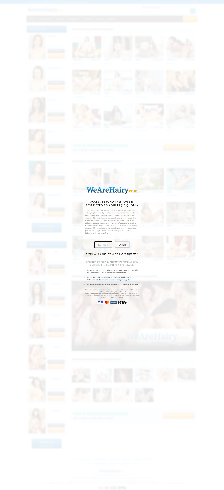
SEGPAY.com (116, 296)
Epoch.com (97, 294)
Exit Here (103, 244)
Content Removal (116, 298)
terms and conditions (108, 280)
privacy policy (125, 280)
